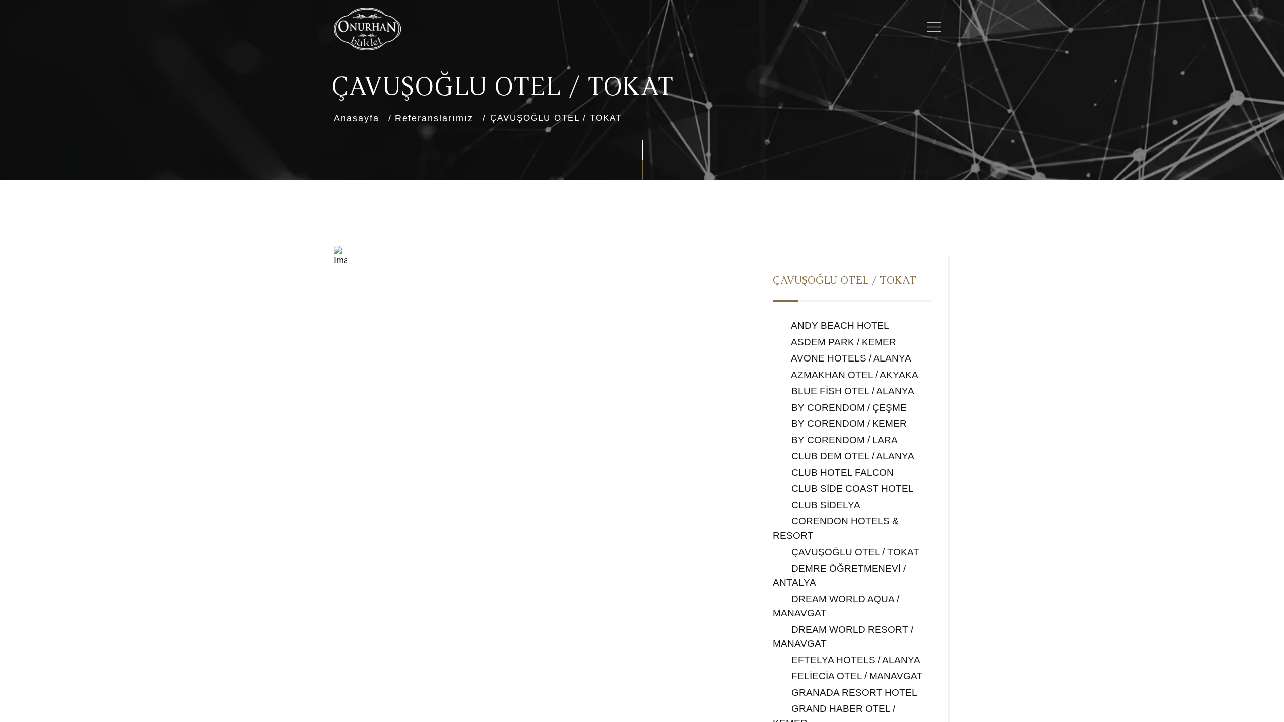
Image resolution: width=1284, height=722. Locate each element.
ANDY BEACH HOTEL (839, 325)
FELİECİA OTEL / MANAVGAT (856, 676)
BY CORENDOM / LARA (843, 440)
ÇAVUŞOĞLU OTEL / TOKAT (854, 552)
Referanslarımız (434, 118)
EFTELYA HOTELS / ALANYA (854, 660)
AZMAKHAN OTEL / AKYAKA (853, 375)
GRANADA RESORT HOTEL (853, 692)
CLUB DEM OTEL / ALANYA (851, 456)
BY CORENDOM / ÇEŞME (848, 407)
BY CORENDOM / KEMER (848, 423)
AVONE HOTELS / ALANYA (850, 358)
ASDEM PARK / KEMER (842, 342)
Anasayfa (356, 118)
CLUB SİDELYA (824, 505)
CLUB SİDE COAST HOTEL (851, 488)
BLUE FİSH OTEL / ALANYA (851, 391)
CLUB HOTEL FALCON (841, 472)
